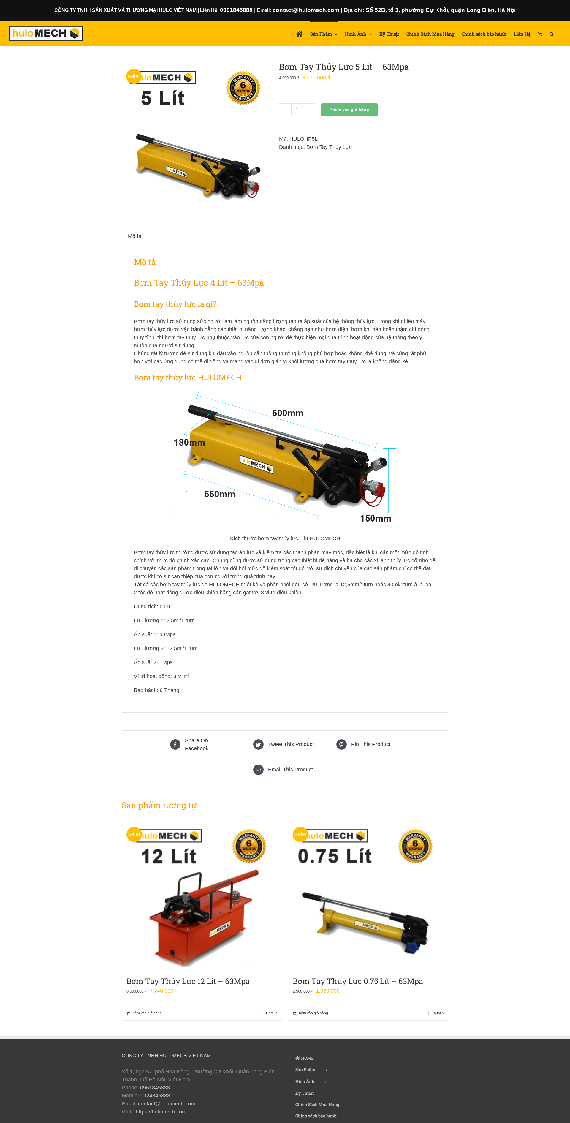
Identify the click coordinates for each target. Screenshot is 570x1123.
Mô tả (134, 236)
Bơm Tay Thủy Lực (329, 147)
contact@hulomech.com (166, 1104)
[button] (552, 33)
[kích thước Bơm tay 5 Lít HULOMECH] (196, 137)
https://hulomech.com (161, 1112)
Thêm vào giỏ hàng (349, 109)
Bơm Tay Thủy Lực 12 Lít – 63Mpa (188, 981)
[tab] (135, 236)
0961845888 (155, 1088)
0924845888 (155, 1096)
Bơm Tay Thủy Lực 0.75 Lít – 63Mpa (358, 981)
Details (271, 1013)
